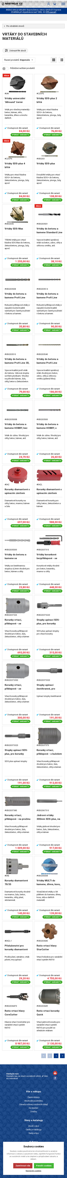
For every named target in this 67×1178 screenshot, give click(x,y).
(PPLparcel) (51, 12)
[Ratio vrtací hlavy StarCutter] (49, 931)
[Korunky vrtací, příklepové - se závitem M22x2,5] (17, 605)
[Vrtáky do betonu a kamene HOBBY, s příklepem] (49, 410)
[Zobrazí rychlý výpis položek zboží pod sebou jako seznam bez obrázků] (62, 60)
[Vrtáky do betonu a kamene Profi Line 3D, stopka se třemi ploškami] (17, 344)
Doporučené (26, 60)
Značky (33, 1111)
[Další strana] (56, 1055)
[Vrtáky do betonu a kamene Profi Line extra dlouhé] (49, 344)
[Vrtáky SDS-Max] (17, 214)
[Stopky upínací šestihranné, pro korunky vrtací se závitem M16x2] (49, 670)
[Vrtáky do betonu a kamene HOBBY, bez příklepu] (17, 410)
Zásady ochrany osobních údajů (33, 1104)
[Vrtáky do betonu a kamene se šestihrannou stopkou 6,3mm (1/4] (17, 540)
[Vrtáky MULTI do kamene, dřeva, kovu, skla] (49, 866)
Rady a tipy (33, 1133)
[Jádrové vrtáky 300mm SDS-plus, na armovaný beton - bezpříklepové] (49, 801)
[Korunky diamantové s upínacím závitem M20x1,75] (17, 475)
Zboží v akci (33, 1126)
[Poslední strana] (62, 1055)
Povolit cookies (43, 1165)
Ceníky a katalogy (33, 1129)
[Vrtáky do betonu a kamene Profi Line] (17, 279)
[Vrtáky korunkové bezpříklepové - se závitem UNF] (49, 540)
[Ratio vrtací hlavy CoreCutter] (17, 996)
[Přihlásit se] (49, 4)
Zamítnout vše (23, 1165)
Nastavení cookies (33, 1171)
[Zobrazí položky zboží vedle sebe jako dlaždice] (54, 60)
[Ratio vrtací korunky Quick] (49, 996)
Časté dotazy (33, 1097)
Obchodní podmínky (33, 1101)
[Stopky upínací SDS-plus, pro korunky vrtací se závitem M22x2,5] (49, 605)
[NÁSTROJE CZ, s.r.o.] (11, 4)
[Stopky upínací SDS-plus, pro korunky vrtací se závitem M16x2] (17, 736)
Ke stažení (33, 1108)
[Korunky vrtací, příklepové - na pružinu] (17, 801)
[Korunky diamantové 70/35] (17, 866)
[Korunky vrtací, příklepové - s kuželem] (49, 736)
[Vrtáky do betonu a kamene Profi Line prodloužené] (49, 279)
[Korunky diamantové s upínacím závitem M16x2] (49, 475)
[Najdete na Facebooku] (55, 1078)
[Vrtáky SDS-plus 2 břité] (49, 84)
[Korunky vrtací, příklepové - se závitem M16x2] (17, 670)
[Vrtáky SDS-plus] (49, 149)
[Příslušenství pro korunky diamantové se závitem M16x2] (17, 931)
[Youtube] (55, 1073)
